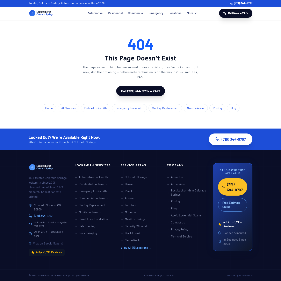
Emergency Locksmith (129, 108)
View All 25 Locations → (136, 247)
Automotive (95, 13)
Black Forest (130, 233)
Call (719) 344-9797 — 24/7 (140, 91)
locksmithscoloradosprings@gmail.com (50, 224)
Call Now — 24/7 (238, 13)
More (190, 13)
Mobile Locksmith (95, 108)
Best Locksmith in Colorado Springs (186, 192)
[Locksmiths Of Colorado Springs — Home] (47, 13)
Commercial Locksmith (91, 198)
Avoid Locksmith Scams (184, 215)
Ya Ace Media (245, 275)
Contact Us (176, 222)
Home (49, 108)
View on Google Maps (46, 243)
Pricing (217, 108)
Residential (115, 13)
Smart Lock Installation (91, 219)
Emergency (156, 13)
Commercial (135, 13)
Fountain (128, 205)
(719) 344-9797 (243, 3)
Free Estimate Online (231, 205)
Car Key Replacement (165, 108)
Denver (127, 184)
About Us (175, 177)
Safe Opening (85, 226)
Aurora (127, 198)
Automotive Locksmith (91, 177)
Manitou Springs (133, 219)
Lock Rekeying (86, 233)
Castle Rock (130, 240)
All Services (68, 108)
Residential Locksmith (91, 184)
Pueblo (127, 191)
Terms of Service (179, 236)
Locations (175, 13)
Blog (233, 108)
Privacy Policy (177, 229)
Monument (129, 212)
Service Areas (195, 108)
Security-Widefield (134, 226)
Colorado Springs (134, 177)
